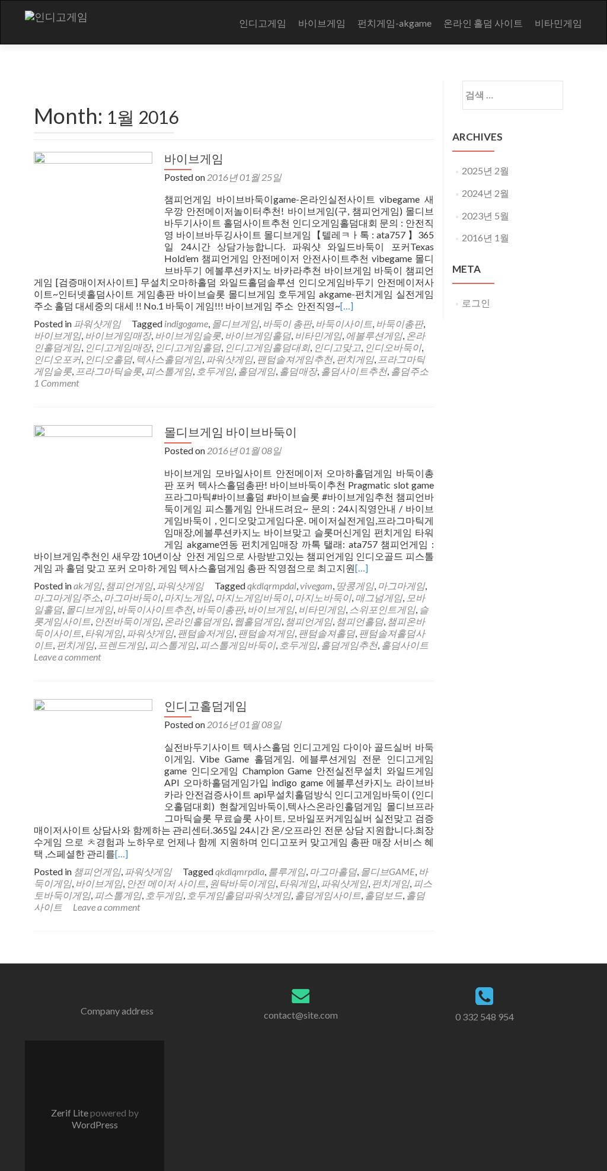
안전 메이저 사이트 (166, 883)
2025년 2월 (485, 170)
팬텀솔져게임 (266, 633)
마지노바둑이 (323, 597)
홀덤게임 (257, 370)
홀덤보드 (383, 895)
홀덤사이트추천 (354, 370)
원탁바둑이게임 (242, 883)
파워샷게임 (97, 323)
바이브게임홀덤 (258, 335)
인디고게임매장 (118, 347)
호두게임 (215, 370)
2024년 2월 (485, 193)
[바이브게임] (93, 209)
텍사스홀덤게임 (169, 359)
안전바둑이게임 (127, 621)
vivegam (316, 585)
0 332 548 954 (484, 1016)
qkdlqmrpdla (239, 871)
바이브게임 (322, 22)
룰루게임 (287, 871)
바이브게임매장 (118, 335)
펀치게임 (355, 359)
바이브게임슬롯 (188, 335)
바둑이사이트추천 (155, 609)
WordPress (95, 1124)
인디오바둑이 (393, 347)
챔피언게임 (129, 585)
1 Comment (56, 382)
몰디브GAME (387, 871)
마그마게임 (401, 585)
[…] (346, 305)
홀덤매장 (298, 370)
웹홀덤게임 (258, 621)
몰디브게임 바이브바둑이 (230, 432)
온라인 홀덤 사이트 (483, 22)
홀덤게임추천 (349, 644)
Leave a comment (67, 656)
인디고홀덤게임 (205, 705)
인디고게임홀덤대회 (267, 347)
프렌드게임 (121, 644)
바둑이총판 (399, 323)
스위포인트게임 (382, 609)
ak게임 (88, 585)
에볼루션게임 (374, 335)
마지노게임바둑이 (253, 597)
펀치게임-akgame (394, 22)
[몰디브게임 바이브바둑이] (93, 483)
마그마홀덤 (333, 871)
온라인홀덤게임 (197, 621)
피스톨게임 (169, 370)
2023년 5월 (485, 215)
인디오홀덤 (108, 359)
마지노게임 (188, 597)
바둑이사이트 (343, 323)
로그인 (476, 302)
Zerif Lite (70, 1112)
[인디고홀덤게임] (93, 756)
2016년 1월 (485, 237)
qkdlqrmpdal (271, 585)
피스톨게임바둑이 (238, 644)
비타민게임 (558, 22)
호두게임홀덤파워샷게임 (239, 895)
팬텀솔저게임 (205, 633)
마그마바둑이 (132, 597)
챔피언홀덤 (360, 621)
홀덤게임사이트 (328, 895)
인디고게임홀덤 (188, 347)
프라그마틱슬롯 (108, 370)
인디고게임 (262, 22)
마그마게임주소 (67, 597)
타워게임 (104, 633)
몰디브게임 (235, 323)
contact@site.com (301, 1014)
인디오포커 (57, 359)
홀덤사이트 (405, 644)
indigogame (186, 323)
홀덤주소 (410, 370)
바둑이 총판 (287, 323)
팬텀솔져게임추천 (295, 359)
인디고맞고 (337, 347)
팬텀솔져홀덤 (326, 633)
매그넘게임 (378, 597)
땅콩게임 (355, 585)
